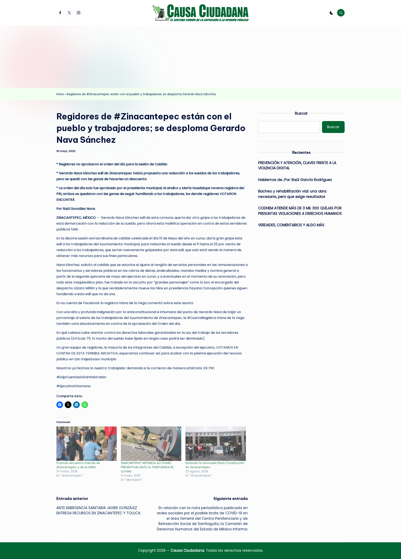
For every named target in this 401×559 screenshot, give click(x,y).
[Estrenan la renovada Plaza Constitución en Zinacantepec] (215, 443)
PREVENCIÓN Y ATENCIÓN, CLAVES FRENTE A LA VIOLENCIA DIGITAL (297, 165)
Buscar (301, 113)
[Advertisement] (200, 57)
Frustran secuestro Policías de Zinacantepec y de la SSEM (78, 465)
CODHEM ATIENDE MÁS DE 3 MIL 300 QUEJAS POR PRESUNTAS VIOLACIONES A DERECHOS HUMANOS (300, 211)
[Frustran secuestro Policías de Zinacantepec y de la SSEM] (86, 443)
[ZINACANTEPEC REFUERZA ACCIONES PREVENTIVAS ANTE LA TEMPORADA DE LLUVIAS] (151, 443)
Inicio (60, 94)
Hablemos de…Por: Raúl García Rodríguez (295, 179)
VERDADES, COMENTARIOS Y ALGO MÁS (291, 225)
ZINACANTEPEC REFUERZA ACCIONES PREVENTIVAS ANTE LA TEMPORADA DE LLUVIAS (147, 467)
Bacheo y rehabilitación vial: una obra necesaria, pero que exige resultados (292, 194)
